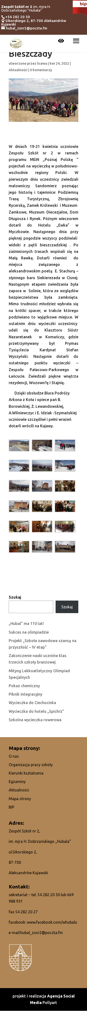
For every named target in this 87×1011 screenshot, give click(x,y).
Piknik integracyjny (25, 694)
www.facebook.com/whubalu (52, 922)
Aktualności (18, 70)
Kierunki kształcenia (26, 773)
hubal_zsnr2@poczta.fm (41, 932)
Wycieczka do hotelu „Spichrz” (36, 711)
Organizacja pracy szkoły (31, 764)
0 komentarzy (41, 70)
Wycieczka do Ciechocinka (32, 702)
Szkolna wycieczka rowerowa (35, 720)
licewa (42, 63)
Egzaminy (17, 781)
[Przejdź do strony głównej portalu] (16, 43)
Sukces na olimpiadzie (29, 632)
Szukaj (15, 597)
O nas (14, 756)
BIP (11, 807)
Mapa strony (20, 798)
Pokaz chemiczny (24, 686)
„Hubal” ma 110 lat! (26, 623)
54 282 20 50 (48, 895)
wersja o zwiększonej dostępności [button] (61, 41)
